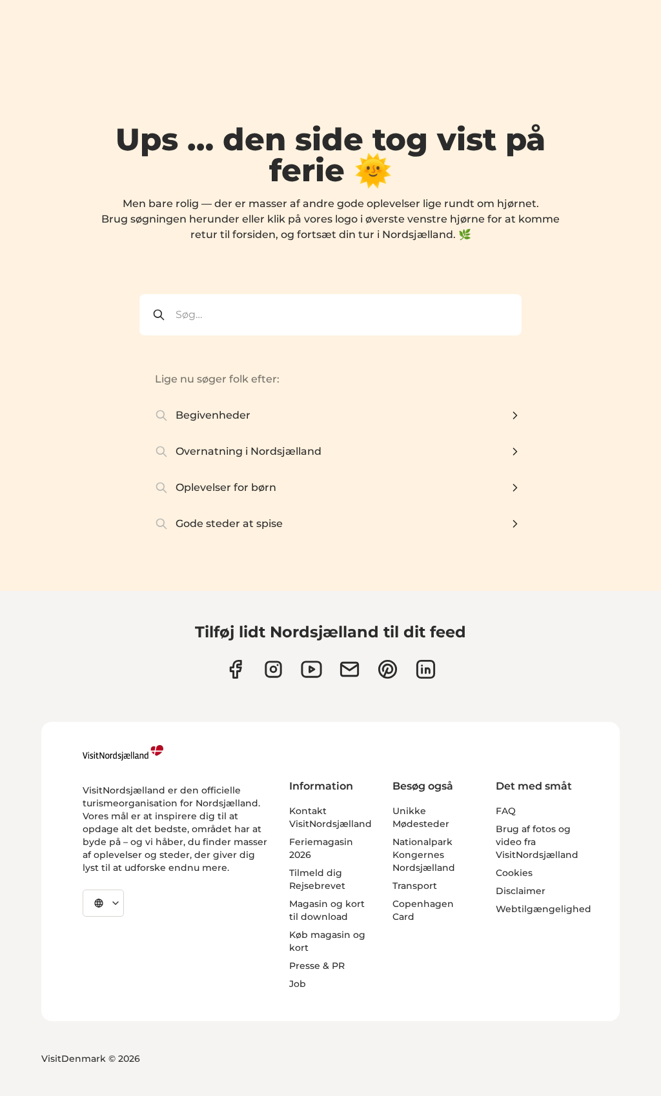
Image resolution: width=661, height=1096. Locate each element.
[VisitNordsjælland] (123, 753)
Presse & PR (317, 965)
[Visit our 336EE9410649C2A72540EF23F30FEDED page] (349, 669)
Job (297, 984)
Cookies (514, 873)
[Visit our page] (235, 669)
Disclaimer (520, 891)
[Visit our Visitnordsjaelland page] (311, 669)
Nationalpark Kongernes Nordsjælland (423, 854)
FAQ (506, 811)
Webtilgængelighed (543, 909)
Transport (414, 886)
